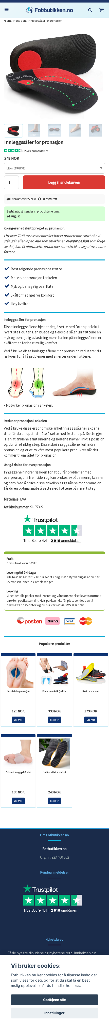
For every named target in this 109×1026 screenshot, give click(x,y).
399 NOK (54, 711)
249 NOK (54, 792)
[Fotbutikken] (49, 10)
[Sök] (90, 10)
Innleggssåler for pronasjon (45, 20)
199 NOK (18, 792)
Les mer (18, 719)
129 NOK (18, 711)
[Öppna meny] (8, 10)
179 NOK (90, 711)
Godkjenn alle (54, 1000)
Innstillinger (54, 1013)
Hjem (7, 20)
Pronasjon (19, 20)
